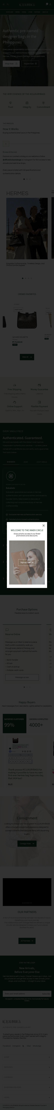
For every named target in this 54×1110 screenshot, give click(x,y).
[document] (27, 555)
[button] (44, 525)
